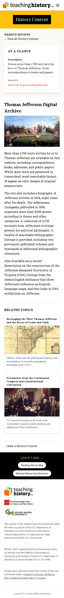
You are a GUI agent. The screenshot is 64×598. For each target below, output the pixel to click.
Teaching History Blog (32, 465)
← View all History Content (21, 38)
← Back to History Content (20, 446)
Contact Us (19, 593)
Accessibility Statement (38, 593)
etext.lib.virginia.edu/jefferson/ (28, 85)
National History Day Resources (32, 473)
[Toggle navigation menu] (57, 5)
